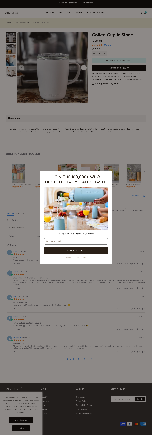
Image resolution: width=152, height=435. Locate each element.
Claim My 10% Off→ (76, 250)
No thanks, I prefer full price (76, 257)
